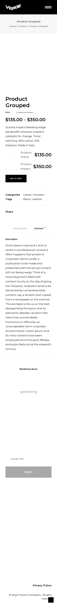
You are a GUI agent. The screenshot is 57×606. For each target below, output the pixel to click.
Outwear (38, 194)
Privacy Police (32, 459)
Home (12, 26)
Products (23, 26)
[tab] (20, 230)
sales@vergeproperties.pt (27, 523)
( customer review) (24, 112)
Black (27, 199)
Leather (37, 199)
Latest (27, 194)
